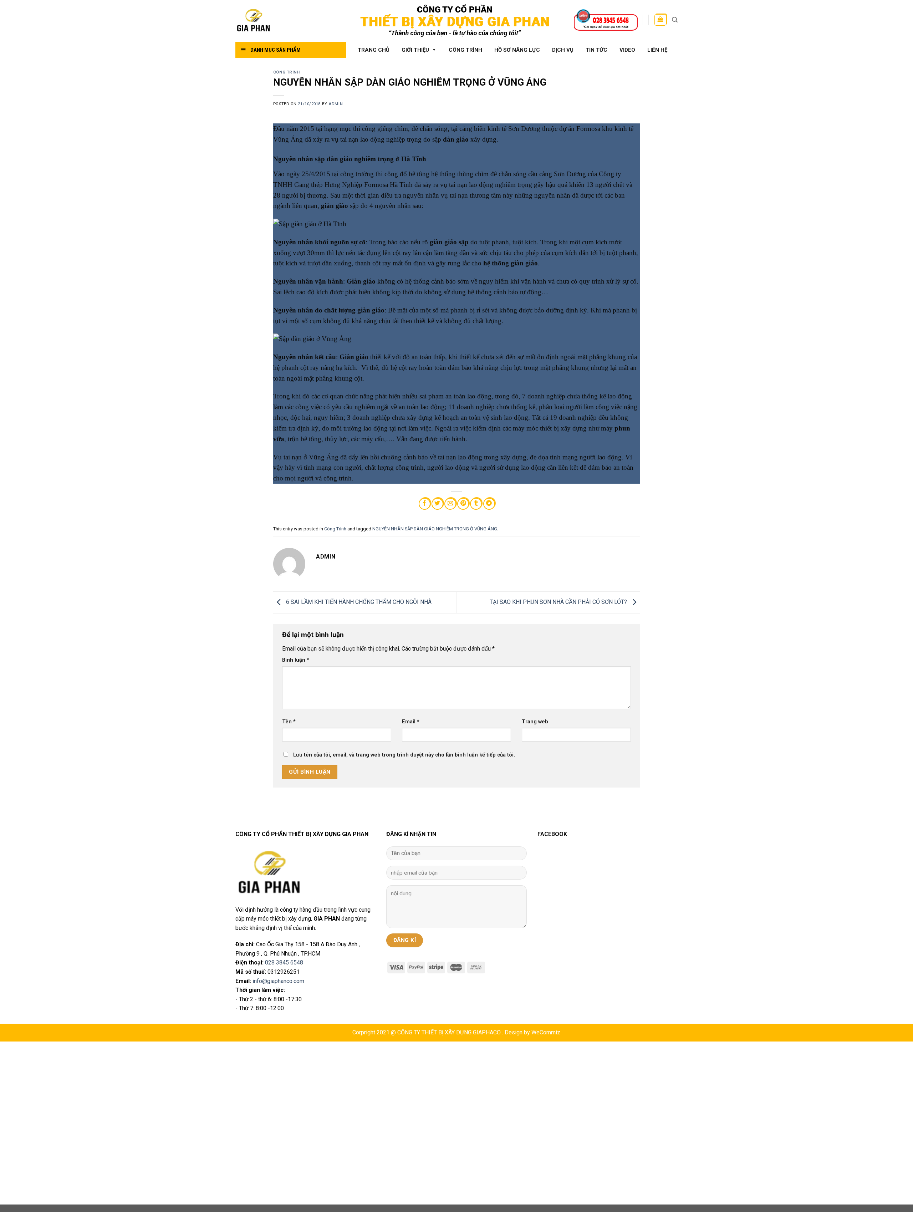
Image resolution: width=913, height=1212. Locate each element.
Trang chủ (373, 50)
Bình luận (295, 660)
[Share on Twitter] (437, 504)
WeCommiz (545, 1032)
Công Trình (465, 50)
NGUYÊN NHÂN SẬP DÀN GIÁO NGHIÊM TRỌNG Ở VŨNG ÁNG (434, 528)
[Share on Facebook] (424, 504)
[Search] (675, 20)
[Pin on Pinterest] (463, 504)
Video (627, 50)
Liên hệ (657, 50)
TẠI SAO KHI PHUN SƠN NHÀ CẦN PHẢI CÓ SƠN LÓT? (559, 602)
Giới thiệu (415, 50)
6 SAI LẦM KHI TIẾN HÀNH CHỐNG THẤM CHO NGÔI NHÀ (358, 602)
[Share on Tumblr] (476, 504)
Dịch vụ (562, 50)
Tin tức (596, 50)
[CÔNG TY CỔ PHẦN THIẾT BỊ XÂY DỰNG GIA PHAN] (288, 20)
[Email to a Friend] (450, 504)
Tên (289, 722)
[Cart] (660, 20)
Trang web (535, 722)
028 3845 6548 (284, 962)
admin (335, 104)
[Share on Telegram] (489, 504)
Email (410, 722)
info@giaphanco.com (278, 981)
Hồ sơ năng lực (517, 50)
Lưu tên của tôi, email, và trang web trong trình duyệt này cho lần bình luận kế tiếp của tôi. (404, 755)
